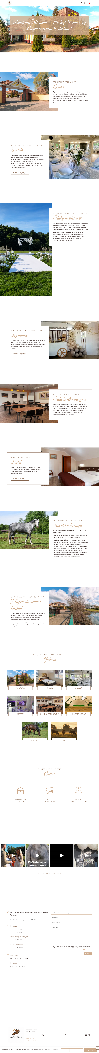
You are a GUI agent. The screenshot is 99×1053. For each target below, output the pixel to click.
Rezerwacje (73, 3)
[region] (49, 1050)
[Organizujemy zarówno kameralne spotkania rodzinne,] (86, 855)
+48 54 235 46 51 (16, 929)
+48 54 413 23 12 (49, 1036)
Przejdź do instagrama (49, 873)
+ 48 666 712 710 (16, 948)
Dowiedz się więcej (20, 173)
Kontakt (63, 3)
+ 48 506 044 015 (16, 940)
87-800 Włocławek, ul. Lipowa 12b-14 (23, 920)
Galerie (46, 3)
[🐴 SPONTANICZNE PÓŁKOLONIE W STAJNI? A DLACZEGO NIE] (37, 855)
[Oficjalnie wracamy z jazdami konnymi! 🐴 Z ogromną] (61, 855)
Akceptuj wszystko (90, 1050)
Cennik (55, 3)
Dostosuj (65, 1050)
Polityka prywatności (84, 949)
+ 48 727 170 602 (16, 932)
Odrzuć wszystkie (77, 1050)
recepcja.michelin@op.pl (18, 966)
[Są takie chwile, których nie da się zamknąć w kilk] (13, 855)
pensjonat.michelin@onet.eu (19, 958)
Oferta (37, 3)
